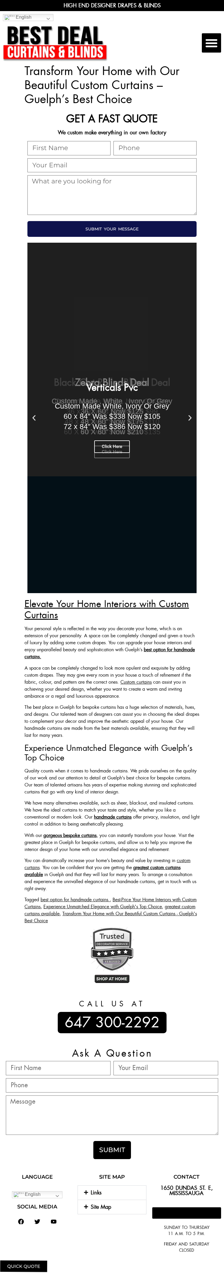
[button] (211, 43)
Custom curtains (136, 682)
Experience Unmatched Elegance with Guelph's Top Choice (102, 907)
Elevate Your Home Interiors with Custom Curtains (106, 609)
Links (96, 1192)
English (23, 17)
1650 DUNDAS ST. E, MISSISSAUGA (186, 1191)
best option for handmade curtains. (75, 900)
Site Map (101, 1207)
